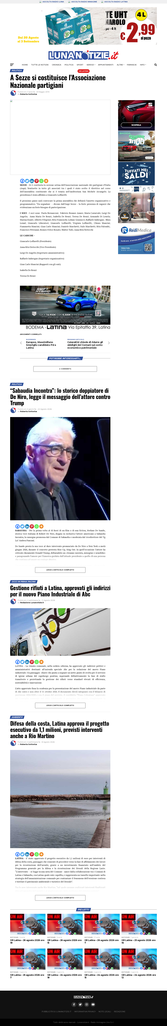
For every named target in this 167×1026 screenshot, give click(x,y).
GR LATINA (83, 71)
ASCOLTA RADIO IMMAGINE (84, 2)
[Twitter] (27, 181)
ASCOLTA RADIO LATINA (116, 2)
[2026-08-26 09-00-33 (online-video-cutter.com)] (136, 115)
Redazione (119, 1012)
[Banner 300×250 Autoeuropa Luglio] (136, 146)
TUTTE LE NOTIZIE (40, 65)
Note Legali (105, 1012)
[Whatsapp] (41, 181)
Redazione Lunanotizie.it (32, 602)
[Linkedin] (32, 181)
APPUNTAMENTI (105, 65)
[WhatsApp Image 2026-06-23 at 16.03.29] (136, 177)
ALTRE (120, 65)
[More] (46, 181)
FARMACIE (132, 65)
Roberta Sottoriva (28, 94)
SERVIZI (90, 65)
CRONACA (56, 65)
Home (25, 65)
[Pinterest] (36, 181)
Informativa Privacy (85, 1012)
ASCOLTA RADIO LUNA (53, 2)
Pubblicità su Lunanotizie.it (56, 1012)
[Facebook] (22, 181)
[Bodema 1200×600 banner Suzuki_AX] (65, 330)
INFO (142, 65)
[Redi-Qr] (136, 239)
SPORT (80, 65)
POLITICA (69, 65)
